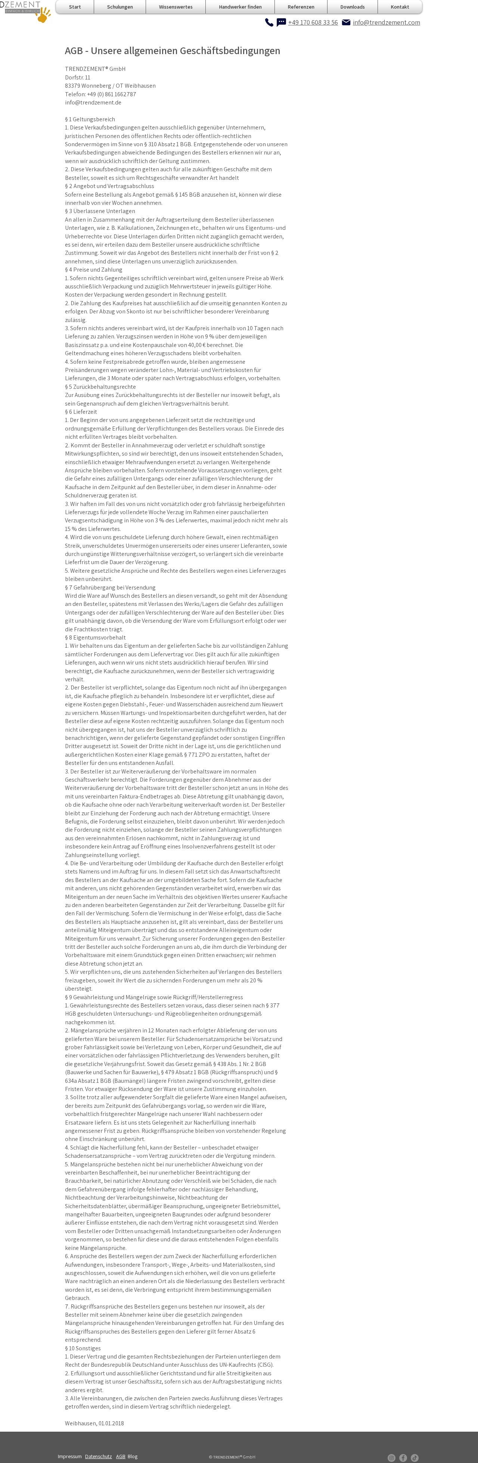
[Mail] (346, 22)
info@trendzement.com (386, 22)
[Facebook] (403, 1458)
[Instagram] (391, 1458)
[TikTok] (415, 1458)
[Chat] (281, 22)
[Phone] (269, 22)
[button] (176, 6)
